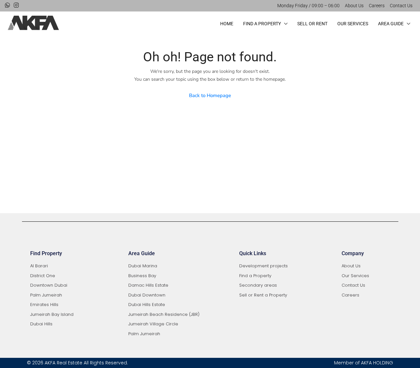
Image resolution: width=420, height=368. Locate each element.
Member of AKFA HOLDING (363, 362)
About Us (354, 5)
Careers (377, 5)
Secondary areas (258, 285)
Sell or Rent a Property (263, 295)
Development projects (263, 266)
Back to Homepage (210, 95)
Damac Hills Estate (148, 285)
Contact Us (401, 5)
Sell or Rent (312, 23)
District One (42, 276)
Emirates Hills (44, 304)
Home (226, 23)
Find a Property (262, 23)
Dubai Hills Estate (146, 304)
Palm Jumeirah (46, 295)
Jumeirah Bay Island (52, 314)
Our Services (352, 23)
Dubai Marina (142, 266)
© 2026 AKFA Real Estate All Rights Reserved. (77, 362)
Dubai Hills (41, 324)
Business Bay (142, 276)
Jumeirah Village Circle (153, 324)
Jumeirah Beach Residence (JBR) (164, 314)
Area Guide (391, 23)
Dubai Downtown (146, 295)
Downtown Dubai (48, 285)
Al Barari (39, 266)
